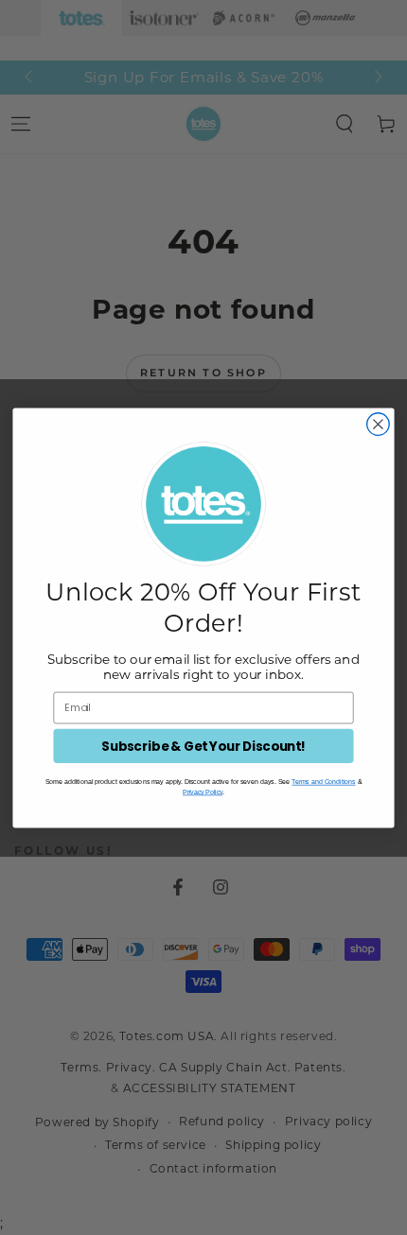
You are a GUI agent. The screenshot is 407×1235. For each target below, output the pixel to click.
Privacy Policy (202, 791)
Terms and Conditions (323, 781)
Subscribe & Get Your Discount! (203, 746)
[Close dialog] (378, 423)
